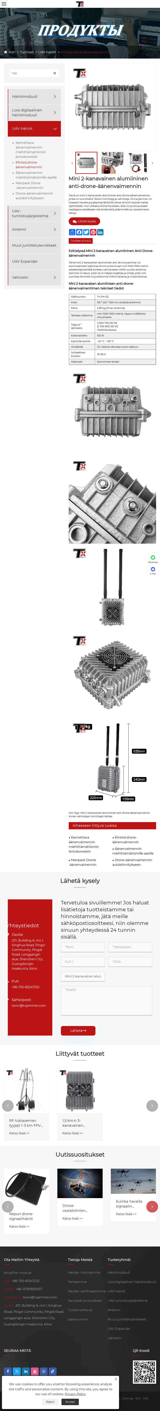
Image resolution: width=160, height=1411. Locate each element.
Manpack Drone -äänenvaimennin (82, 862)
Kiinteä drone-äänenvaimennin (85, 52)
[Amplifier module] (80, 3)
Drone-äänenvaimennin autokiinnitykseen (132, 862)
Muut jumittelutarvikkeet (34, 245)
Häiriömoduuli (24, 96)
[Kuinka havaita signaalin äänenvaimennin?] (133, 1181)
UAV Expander (25, 261)
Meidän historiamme (84, 1272)
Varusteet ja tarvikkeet (85, 1301)
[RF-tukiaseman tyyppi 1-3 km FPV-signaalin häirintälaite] (26, 1090)
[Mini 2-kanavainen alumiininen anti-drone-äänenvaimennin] (86, 163)
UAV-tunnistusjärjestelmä (30, 213)
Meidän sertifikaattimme (87, 1291)
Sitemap (127, 1398)
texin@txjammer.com (29, 1005)
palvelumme (78, 1319)
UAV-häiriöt (47, 52)
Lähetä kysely (87, 221)
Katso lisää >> (19, 1133)
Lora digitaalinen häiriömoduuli (27, 112)
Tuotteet (27, 52)
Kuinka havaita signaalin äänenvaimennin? (132, 1204)
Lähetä (78, 1031)
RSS (138, 1398)
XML (146, 1398)
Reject (50, 1402)
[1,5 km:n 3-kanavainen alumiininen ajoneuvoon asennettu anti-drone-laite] (79, 1090)
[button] (8, 1106)
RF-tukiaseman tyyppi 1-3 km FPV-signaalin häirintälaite (25, 1123)
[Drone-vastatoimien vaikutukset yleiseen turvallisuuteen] (79, 1183)
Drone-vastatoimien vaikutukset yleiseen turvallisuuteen (75, 1208)
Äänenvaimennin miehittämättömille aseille (133, 851)
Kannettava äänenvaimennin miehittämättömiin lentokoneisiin (84, 844)
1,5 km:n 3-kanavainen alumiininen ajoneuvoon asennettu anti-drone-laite (76, 1123)
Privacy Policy (75, 1394)
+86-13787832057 (29, 1289)
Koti (12, 52)
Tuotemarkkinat (80, 1310)
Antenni (19, 229)
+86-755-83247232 (25, 987)
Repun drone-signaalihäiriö (21, 1216)
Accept (70, 1402)
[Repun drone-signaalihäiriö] (26, 1187)
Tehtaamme (77, 1282)
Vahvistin (20, 277)
